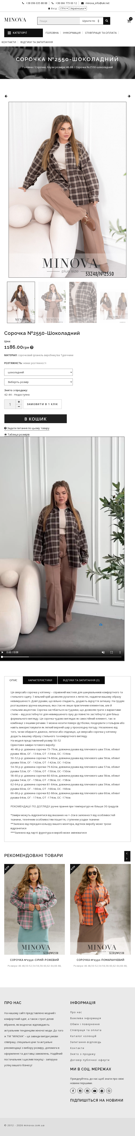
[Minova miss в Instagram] (87, 1091)
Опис (13, 680)
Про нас (76, 1012)
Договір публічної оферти (90, 1060)
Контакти (9, 42)
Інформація (72, 32)
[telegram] (102, 1091)
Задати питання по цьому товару (28, 428)
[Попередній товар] (6, 96)
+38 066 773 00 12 (66, 3)
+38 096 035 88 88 (36, 3)
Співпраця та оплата (101, 32)
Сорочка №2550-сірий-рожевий (34, 960)
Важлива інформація (85, 1018)
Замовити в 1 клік (42, 404)
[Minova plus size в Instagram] (80, 1091)
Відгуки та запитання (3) (81, 680)
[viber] (109, 1091)
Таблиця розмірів (18, 434)
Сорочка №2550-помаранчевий (100, 960)
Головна (52, 32)
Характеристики (40, 680)
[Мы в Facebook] (73, 1091)
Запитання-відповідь (85, 1042)
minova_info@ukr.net (97, 3)
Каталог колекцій (83, 1036)
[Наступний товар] (129, 96)
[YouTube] (94, 1091)
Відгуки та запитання (36, 42)
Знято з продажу (83, 1054)
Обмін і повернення (85, 1024)
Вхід (54, 8)
